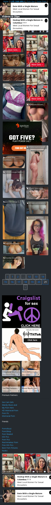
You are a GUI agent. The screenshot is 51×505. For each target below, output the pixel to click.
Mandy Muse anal (9, 405)
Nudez (4, 450)
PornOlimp (6, 431)
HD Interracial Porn (10, 410)
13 (36, 276)
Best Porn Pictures (10, 448)
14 (42, 276)
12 (29, 276)
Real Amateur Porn (10, 442)
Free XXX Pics (7, 445)
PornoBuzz (6, 428)
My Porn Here (8, 407)
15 (5, 281)
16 (12, 281)
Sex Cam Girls (8, 402)
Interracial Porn (8, 416)
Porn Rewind (7, 434)
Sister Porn (41, 1)
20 (39, 281)
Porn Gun (31, 1)
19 (32, 281)
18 (25, 281)
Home (5, 1)
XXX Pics (5, 437)
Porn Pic (5, 413)
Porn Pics (6, 439)
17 (19, 281)
